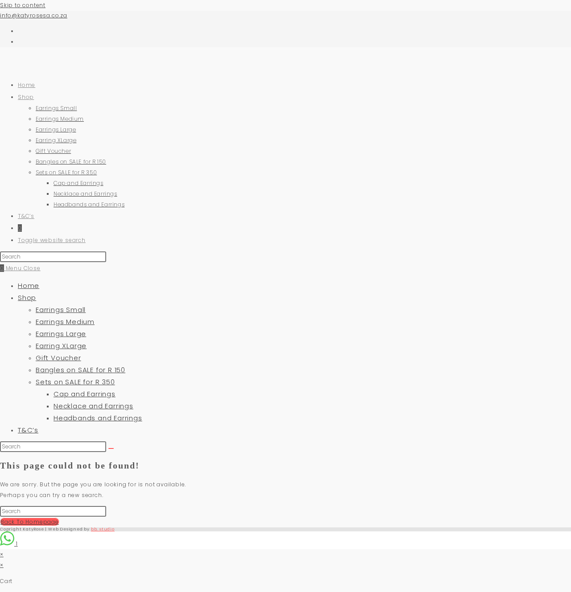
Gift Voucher (58, 357)
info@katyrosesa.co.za (33, 15)
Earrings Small (61, 309)
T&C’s (28, 430)
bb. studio (103, 529)
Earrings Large (61, 333)
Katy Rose (27, 71)
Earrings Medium (65, 321)
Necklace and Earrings (93, 406)
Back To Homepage (29, 522)
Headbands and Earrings (98, 418)
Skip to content (23, 5)
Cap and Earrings (85, 394)
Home (28, 285)
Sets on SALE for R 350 (75, 381)
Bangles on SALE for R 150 (80, 369)
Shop (27, 297)
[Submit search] (111, 448)
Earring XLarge (61, 345)
